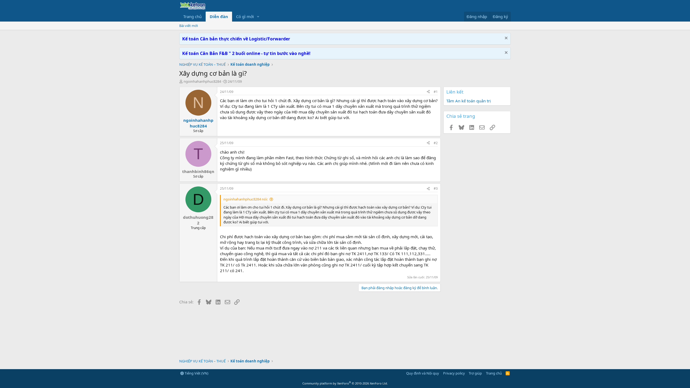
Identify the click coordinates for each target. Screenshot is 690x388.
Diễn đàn (219, 16)
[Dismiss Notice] (505, 38)
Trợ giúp (475, 373)
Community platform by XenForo (345, 383)
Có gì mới (245, 16)
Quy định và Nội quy (422, 373)
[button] (258, 17)
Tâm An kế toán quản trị (468, 100)
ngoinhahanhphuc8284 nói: (245, 199)
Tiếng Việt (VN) (196, 373)
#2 (436, 143)
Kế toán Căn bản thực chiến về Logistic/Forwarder (236, 39)
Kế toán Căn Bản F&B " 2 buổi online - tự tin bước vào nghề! (246, 53)
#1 (436, 91)
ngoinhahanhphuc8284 (202, 81)
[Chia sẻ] (428, 92)
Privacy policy (454, 373)
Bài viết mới (188, 25)
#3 (436, 188)
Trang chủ (192, 16)
